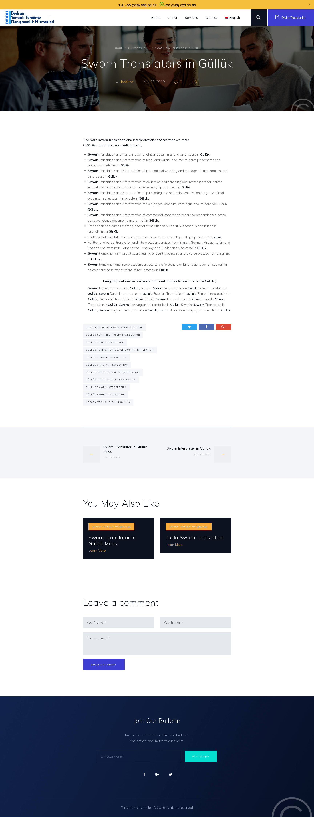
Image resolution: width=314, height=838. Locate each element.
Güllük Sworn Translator (105, 394)
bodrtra (127, 81)
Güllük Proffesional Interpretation (113, 372)
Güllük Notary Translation (106, 357)
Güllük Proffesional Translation (111, 379)
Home (118, 48)
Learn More (97, 550)
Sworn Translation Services (111, 526)
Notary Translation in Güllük (108, 402)
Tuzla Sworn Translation (195, 537)
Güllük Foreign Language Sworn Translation (120, 350)
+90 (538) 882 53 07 (141, 5)
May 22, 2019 (153, 81)
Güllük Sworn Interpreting (106, 387)
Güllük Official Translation (107, 365)
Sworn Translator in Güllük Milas (112, 540)
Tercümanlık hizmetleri (136, 807)
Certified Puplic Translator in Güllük (114, 327)
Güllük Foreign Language (105, 342)
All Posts (135, 48)
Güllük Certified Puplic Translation (113, 335)
